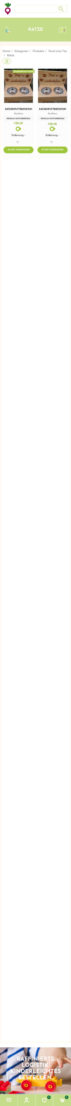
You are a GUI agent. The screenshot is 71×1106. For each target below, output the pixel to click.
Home (6, 50)
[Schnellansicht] (52, 86)
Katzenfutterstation (18, 109)
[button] (9, 1100)
